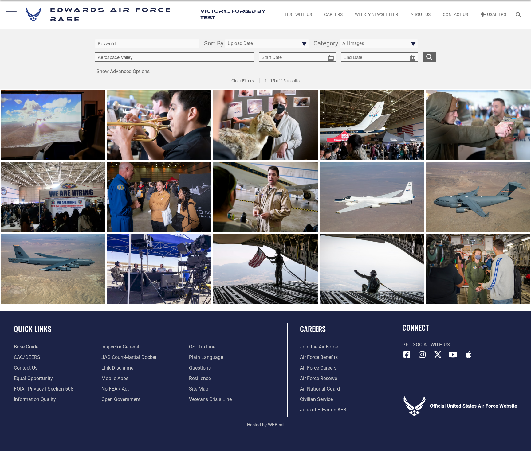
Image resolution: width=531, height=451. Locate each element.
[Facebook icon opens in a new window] (406, 354)
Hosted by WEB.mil (265, 424)
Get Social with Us (426, 345)
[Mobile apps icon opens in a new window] (468, 354)
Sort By (213, 43)
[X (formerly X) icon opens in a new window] (437, 354)
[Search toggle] (519, 14)
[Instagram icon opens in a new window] (422, 354)
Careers (313, 328)
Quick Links (32, 328)
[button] (10, 14)
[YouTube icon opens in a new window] (453, 354)
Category (325, 43)
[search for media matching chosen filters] (429, 57)
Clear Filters (242, 80)
